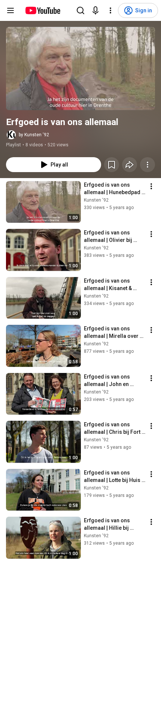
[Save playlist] (111, 164)
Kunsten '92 (96, 200)
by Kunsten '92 (34, 134)
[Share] (129, 164)
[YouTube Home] (42, 10)
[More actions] (147, 164)
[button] (80, 68)
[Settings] (110, 10)
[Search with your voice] (95, 10)
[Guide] (10, 10)
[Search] (80, 10)
